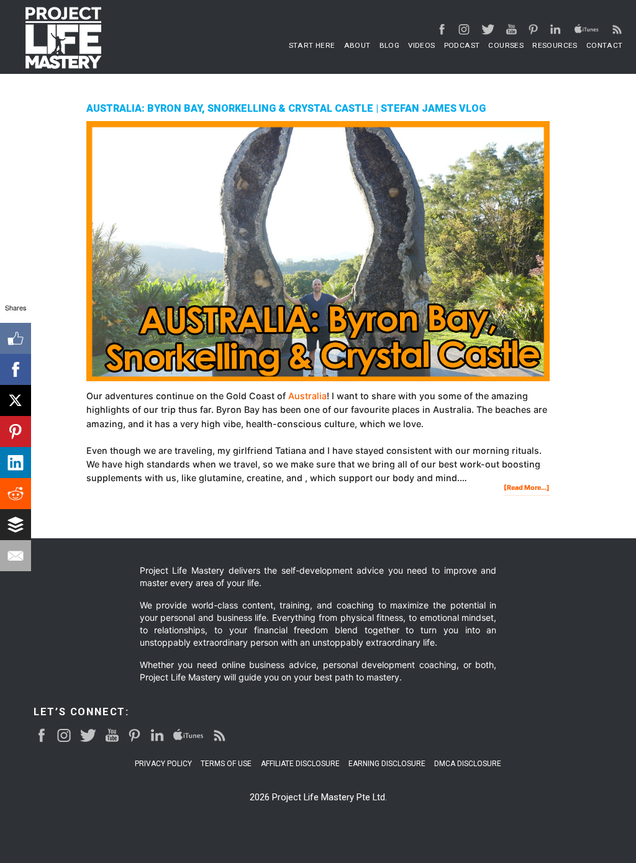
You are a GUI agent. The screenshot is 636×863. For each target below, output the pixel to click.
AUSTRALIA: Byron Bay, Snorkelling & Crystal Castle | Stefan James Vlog (286, 108)
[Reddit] (15, 493)
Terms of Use (226, 764)
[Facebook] (15, 369)
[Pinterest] (15, 431)
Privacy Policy (163, 764)
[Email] (15, 555)
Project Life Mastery (63, 38)
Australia (307, 396)
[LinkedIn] (15, 462)
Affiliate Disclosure (300, 764)
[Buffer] (15, 524)
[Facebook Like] (15, 338)
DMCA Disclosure (467, 764)
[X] (15, 400)
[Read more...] (527, 489)
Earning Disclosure (386, 764)
